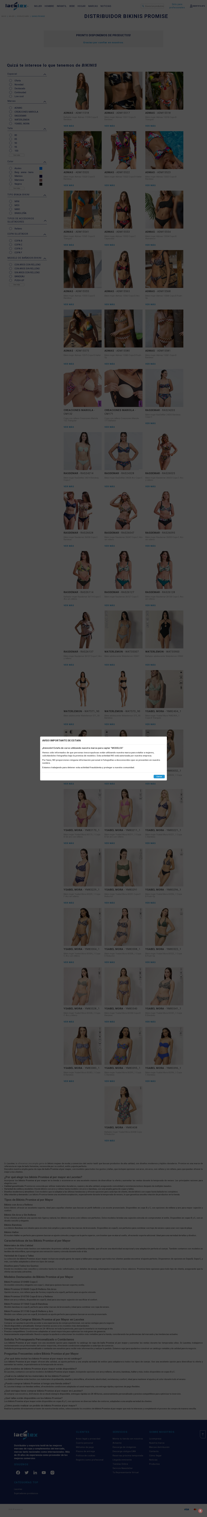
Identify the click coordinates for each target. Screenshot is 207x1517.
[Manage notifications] (200, 1511)
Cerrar (159, 777)
